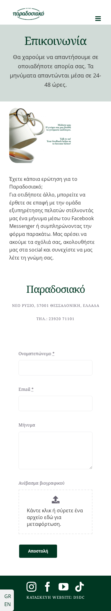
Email (26, 389)
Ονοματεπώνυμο (36, 353)
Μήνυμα (26, 425)
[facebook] (47, 587)
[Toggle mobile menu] (98, 18)
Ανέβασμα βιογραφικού (41, 483)
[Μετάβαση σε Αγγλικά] (7, 604)
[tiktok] (79, 587)
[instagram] (31, 587)
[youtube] (63, 587)
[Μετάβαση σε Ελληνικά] (7, 596)
